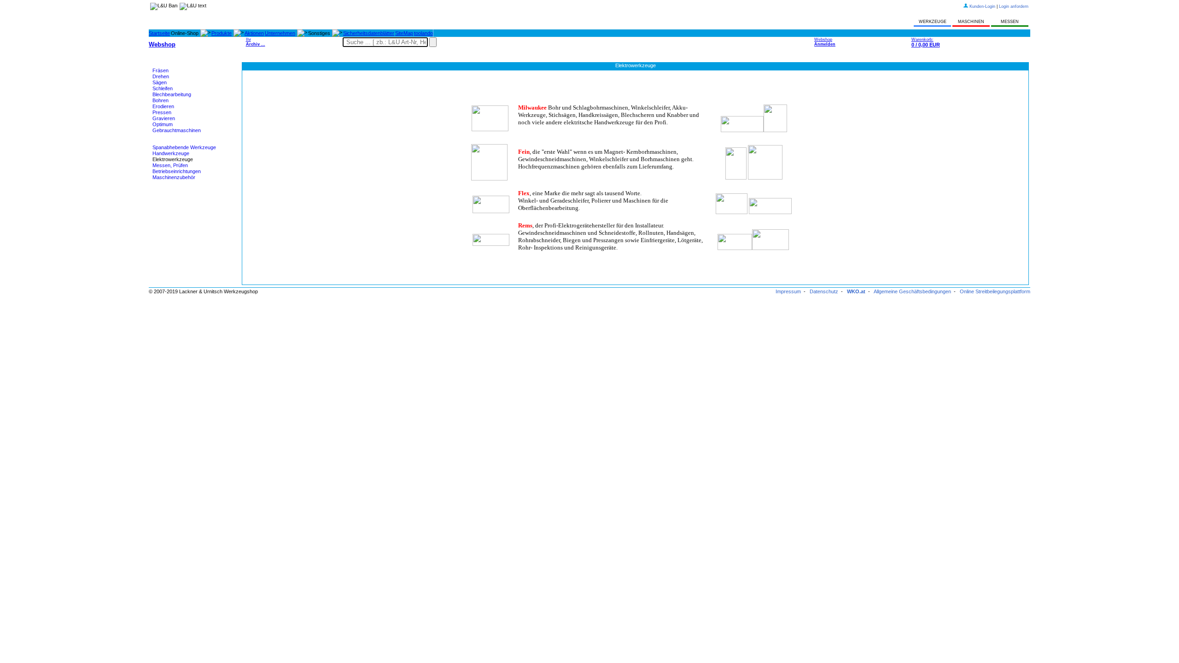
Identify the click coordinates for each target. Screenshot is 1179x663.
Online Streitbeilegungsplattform (995, 291)
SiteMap (404, 33)
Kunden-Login (982, 6)
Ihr (255, 42)
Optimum (162, 124)
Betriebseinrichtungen (176, 171)
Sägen (159, 82)
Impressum (788, 291)
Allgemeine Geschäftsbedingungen (912, 291)
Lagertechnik (166, 200)
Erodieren (163, 106)
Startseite (159, 33)
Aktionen (254, 33)
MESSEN (1010, 21)
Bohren (160, 100)
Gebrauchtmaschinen (176, 130)
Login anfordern (1013, 6)
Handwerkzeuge (170, 153)
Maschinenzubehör (173, 177)
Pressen (161, 112)
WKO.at (856, 291)
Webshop (824, 42)
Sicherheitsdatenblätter (368, 33)
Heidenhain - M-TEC (175, 189)
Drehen (160, 76)
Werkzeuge (165, 142)
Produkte (221, 33)
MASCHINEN (971, 21)
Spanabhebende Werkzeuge (184, 147)
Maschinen (164, 65)
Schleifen (162, 88)
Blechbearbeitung (171, 94)
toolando (423, 33)
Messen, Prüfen (170, 165)
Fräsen (160, 70)
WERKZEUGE (932, 21)
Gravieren (163, 118)
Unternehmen (280, 33)
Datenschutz (824, 291)
